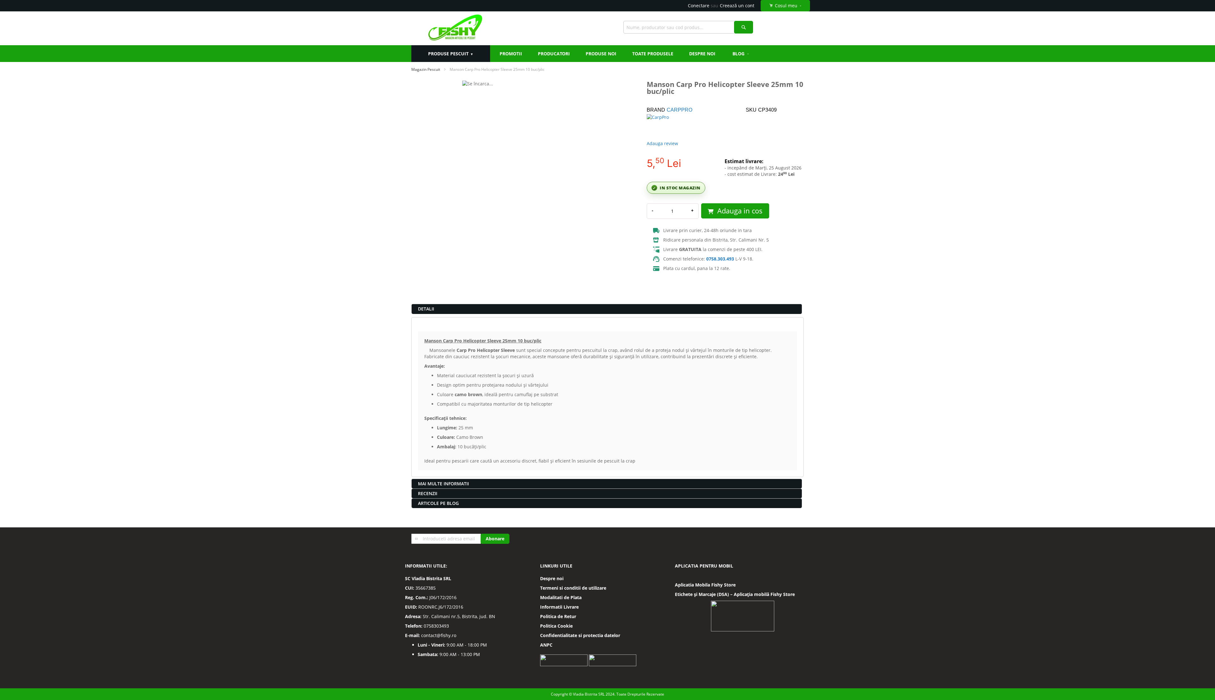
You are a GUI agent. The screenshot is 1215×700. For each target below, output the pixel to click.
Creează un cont (737, 6)
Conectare (698, 6)
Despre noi (552, 578)
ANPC (546, 645)
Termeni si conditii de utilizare (573, 588)
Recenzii (427, 493)
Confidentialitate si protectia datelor (580, 635)
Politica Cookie (556, 626)
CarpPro (679, 110)
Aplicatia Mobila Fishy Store (705, 585)
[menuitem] (741, 53)
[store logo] (455, 28)
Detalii (426, 309)
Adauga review (662, 143)
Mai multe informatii (443, 484)
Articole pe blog (438, 503)
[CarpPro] (669, 125)
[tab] (606, 309)
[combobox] (688, 27)
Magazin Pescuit (425, 69)
